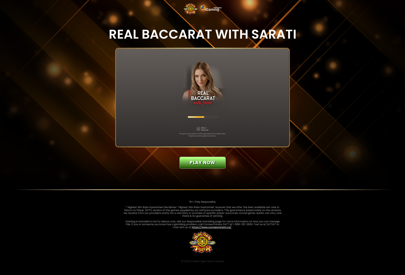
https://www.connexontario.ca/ (212, 227)
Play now (202, 162)
